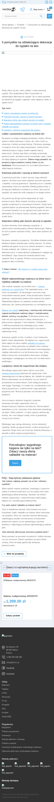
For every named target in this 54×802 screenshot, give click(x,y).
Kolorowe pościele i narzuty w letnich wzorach (23, 117)
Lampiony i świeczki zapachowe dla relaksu (22, 130)
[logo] (9, 9)
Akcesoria (6, 697)
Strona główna (8, 25)
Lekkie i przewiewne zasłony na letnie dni (21, 113)
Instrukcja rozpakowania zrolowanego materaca (21, 747)
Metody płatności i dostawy (13, 739)
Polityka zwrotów (9, 743)
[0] (48, 9)
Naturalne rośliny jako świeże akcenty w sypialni (24, 120)
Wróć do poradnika (15, 554)
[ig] (50, 2)
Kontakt (5, 712)
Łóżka (4, 693)
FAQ (4, 709)
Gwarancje (6, 735)
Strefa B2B (6, 716)
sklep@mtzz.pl (12, 662)
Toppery (15, 463)
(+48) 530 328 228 (14, 657)
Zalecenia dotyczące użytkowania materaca (20, 751)
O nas (4, 701)
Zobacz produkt (13, 616)
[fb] (46, 2)
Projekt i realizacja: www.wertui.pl (15, 797)
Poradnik (20, 25)
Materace (6, 685)
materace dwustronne (11, 373)
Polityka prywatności (10, 731)
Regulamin (6, 727)
